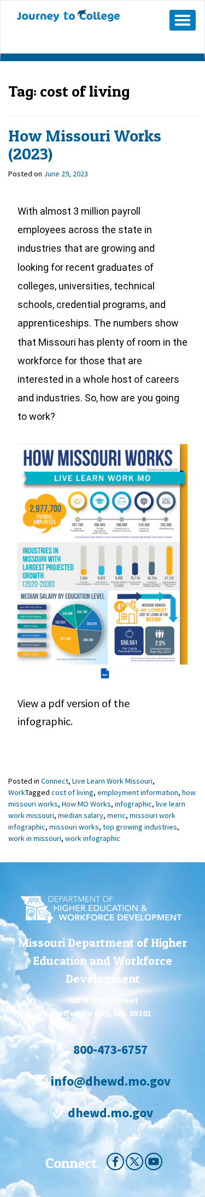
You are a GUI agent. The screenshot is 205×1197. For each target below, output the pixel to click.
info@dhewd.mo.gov (109, 1081)
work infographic (92, 838)
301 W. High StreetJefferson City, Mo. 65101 (102, 1006)
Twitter (134, 1161)
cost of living (72, 792)
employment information (137, 792)
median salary (80, 815)
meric (116, 815)
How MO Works (86, 804)
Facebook (115, 1161)
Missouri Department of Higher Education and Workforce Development (102, 960)
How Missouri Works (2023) (84, 144)
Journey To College (85, 16)
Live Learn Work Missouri (112, 781)
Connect (54, 781)
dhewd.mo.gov (109, 1113)
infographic (133, 804)
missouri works (74, 827)
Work (16, 792)
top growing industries (140, 827)
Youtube (153, 1161)
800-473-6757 (109, 1049)
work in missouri (34, 838)
